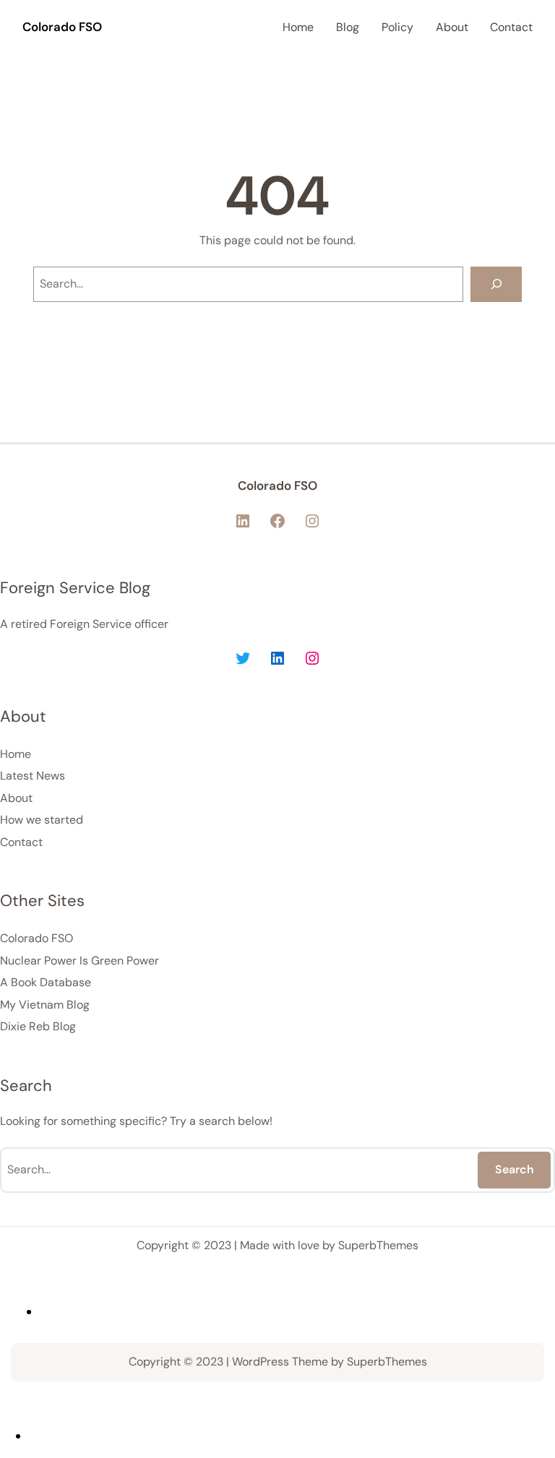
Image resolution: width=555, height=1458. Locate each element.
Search (514, 1169)
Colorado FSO (62, 27)
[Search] (496, 284)
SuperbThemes (378, 1245)
